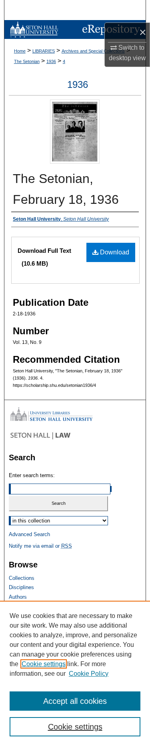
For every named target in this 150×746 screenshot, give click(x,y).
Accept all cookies (75, 701)
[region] (75, 673)
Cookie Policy (88, 673)
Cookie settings (44, 664)
